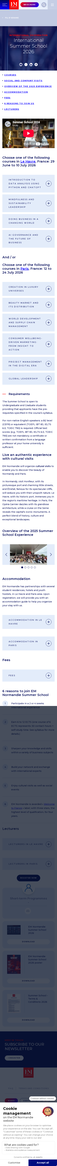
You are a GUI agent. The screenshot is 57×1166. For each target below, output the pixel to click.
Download (28, 942)
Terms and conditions (34, 1088)
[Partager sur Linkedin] (31, 64)
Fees (7, 98)
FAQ (10, 1088)
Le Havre (27, 161)
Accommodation (16, 92)
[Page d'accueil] (14, 4)
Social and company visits (23, 80)
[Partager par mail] (20, 64)
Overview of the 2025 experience (28, 86)
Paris (24, 269)
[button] (22, 567)
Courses (10, 75)
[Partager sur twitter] (26, 64)
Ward (11, 1101)
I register (14, 1058)
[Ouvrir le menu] (52, 4)
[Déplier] (48, 183)
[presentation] (6, 554)
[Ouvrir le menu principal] (4, 4)
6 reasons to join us (19, 103)
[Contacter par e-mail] (28, 911)
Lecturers (11, 109)
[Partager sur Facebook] (36, 64)
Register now (28, 878)
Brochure (30, 5)
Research (43, 4)
